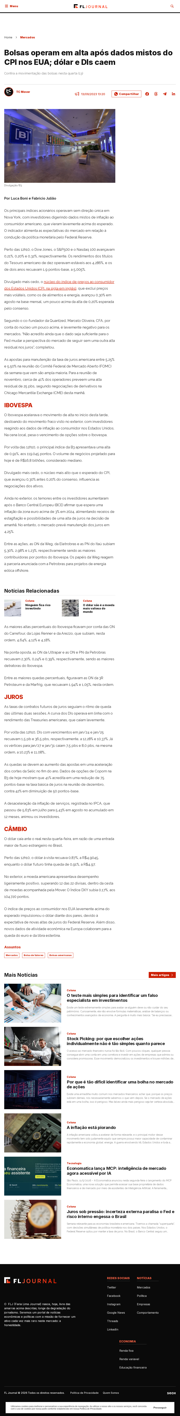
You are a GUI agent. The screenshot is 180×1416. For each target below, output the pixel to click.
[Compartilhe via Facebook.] (147, 94)
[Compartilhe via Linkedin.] (172, 94)
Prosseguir (159, 1407)
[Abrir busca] (172, 6)
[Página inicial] (30, 1280)
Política (142, 1296)
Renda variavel (129, 1359)
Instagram (113, 1304)
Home (8, 37)
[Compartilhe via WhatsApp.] (126, 94)
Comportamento (148, 1312)
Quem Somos (111, 1392)
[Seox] (171, 1393)
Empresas (143, 1304)
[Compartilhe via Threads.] (156, 94)
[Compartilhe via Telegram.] (164, 94)
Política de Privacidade (84, 1392)
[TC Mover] (8, 91)
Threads (112, 1321)
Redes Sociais (118, 1278)
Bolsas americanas (60, 955)
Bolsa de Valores (33, 955)
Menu (14, 6)
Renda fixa (126, 1350)
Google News (116, 1312)
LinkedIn (112, 1329)
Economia (127, 1341)
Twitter (111, 1287)
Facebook (113, 1296)
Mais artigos (160, 975)
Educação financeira (133, 1367)
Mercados (27, 37)
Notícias (144, 1278)
